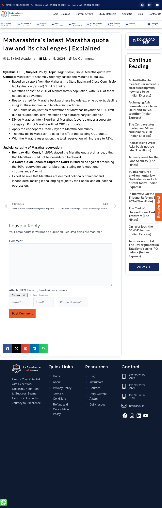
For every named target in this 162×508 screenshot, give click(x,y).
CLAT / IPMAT (96, 23)
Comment (17, 241)
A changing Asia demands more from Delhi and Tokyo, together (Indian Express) (143, 109)
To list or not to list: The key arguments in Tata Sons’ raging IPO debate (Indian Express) (144, 248)
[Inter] (53, 24)
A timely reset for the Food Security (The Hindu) (144, 160)
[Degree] (38, 24)
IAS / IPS (7, 23)
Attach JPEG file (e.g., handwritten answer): (38, 290)
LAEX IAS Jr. (26, 23)
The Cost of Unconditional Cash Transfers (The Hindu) (142, 213)
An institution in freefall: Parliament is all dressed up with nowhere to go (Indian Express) (144, 87)
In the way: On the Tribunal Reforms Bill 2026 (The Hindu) (143, 197)
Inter (57, 23)
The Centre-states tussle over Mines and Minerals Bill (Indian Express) (141, 130)
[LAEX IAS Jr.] (19, 24)
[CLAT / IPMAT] (88, 24)
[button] (7, 348)
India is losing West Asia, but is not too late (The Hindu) (142, 146)
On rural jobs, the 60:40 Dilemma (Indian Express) (141, 230)
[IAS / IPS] (2, 24)
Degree (43, 23)
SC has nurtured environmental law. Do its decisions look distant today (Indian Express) (143, 179)
